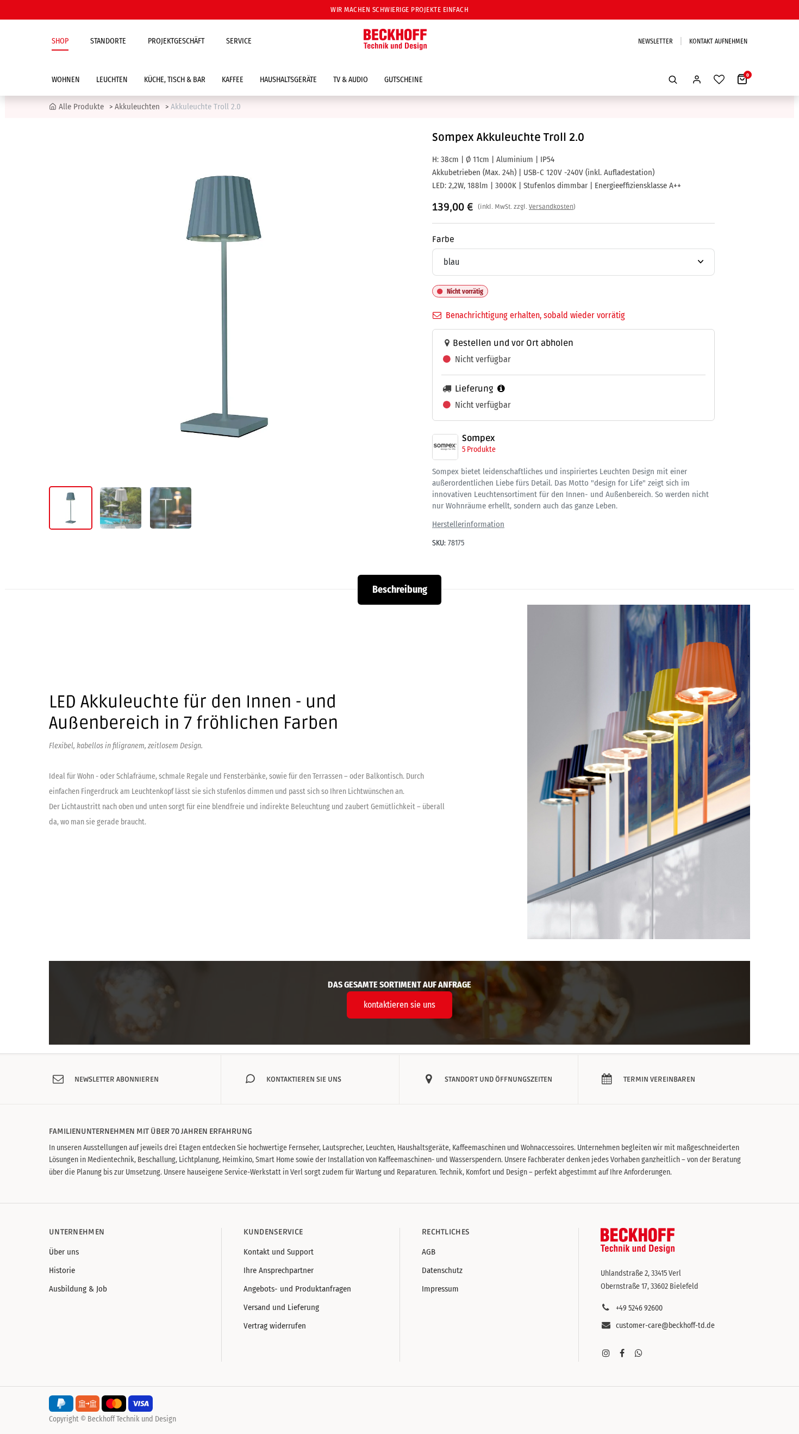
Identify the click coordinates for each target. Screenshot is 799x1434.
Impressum (440, 1289)
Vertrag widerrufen (275, 1326)
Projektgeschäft (176, 41)
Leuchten (112, 79)
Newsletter (655, 41)
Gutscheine (403, 79)
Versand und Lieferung (281, 1307)
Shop (60, 41)
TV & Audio (350, 79)
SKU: (439, 543)
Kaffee (233, 79)
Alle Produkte (81, 106)
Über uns (64, 1252)
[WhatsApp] (638, 1353)
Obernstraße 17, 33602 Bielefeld (649, 1286)
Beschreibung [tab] (399, 589)
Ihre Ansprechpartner (279, 1270)
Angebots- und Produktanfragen (297, 1289)
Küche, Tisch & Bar (174, 79)
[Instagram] (606, 1353)
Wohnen (66, 79)
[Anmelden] (697, 79)
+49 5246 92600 (639, 1308)
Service (239, 41)
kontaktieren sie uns (399, 1005)
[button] (673, 79)
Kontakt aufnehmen (718, 41)
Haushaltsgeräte (288, 79)
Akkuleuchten (137, 106)
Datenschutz (442, 1270)
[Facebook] (622, 1353)
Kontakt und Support (279, 1252)
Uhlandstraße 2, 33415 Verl (641, 1273)
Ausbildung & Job (78, 1289)
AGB (428, 1252)
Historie (62, 1270)
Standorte (108, 41)
